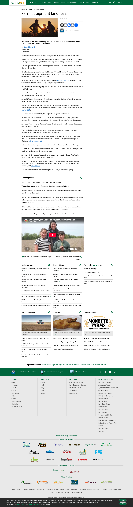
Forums (93, 265)
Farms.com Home (27, 9)
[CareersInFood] (42, 482)
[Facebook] (105, 372)
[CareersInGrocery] (58, 482)
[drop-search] (114, 2)
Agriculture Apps (104, 385)
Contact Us (104, 489)
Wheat (13, 388)
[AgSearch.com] (107, 445)
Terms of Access (64, 489)
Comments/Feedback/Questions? (89, 489)
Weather (101, 431)
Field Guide (15, 393)
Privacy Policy (74, 489)
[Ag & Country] (74, 445)
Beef (42, 385)
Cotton (13, 399)
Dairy (42, 388)
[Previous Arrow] (23, 256)
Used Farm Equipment (76, 382)
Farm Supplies (103, 409)
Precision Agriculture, (80, 365)
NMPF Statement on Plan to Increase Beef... (97, 345)
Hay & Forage (16, 401)
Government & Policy (105, 415)
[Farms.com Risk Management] (83, 452)
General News (58, 265)
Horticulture (15, 404)
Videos (63, 2)
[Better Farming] (50, 452)
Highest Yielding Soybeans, (50, 365)
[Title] (49, 265)
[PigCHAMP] (74, 471)
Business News (27, 265)
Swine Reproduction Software (96, 365)
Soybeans (14, 385)
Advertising (32, 489)
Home (44, 2)
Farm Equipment (84, 2)
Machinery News (28, 312)
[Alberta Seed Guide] (34, 452)
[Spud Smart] (99, 459)
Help (25, 489)
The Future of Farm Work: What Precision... (66, 345)
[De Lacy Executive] (74, 482)
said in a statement (35, 141)
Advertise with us (81, 372)
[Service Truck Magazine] (66, 459)
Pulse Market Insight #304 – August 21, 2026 (66, 285)
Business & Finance (105, 393)
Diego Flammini (29, 47)
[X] (100, 372)
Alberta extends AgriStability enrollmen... (65, 338)
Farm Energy (102, 401)
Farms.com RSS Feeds (115, 489)
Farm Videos (102, 412)
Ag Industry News (39, 9)
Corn (13, 382)
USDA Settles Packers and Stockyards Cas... (97, 342)
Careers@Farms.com (52, 489)
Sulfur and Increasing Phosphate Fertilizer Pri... (36, 296)
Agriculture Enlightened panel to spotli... (65, 342)
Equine (43, 393)
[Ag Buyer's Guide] (42, 445)
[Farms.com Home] (17, 2)
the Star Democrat (63, 80)
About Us (19, 489)
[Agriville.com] (91, 445)
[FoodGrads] (91, 482)
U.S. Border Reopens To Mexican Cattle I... (96, 349)
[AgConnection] (58, 445)
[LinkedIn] (115, 372)
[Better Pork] (66, 452)
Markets (56, 2)
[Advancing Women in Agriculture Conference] (26, 445)
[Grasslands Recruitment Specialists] (107, 482)
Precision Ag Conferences (107, 420)
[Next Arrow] (81, 256)
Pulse (13, 396)
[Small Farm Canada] (83, 459)
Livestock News (90, 312)
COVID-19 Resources (105, 396)
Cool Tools (73, 393)
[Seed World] (50, 459)
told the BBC (26, 110)
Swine (43, 382)
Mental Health (103, 418)
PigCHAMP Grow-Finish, (66, 365)
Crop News (57, 312)
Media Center (40, 489)
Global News (35, 166)
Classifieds (94, 2)
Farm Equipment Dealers (77, 385)
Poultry (43, 390)
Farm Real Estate (72, 2)
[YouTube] (110, 372)
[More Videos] (81, 178)
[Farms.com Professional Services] (58, 471)
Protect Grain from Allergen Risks (63, 349)
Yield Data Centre (17, 407)
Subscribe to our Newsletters (72, 30)
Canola (13, 390)
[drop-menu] (109, 2)
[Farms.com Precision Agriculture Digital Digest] (99, 452)
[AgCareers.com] (26, 482)
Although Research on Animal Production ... (97, 338)
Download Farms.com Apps (53, 372)
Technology (73, 390)
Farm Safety (102, 407)
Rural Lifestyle (103, 428)
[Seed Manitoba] (34, 459)
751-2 (33, 2)
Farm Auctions (103, 399)
